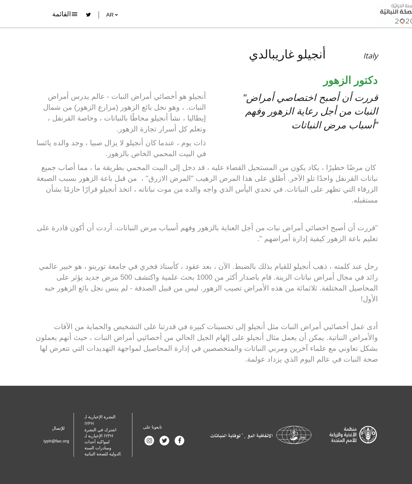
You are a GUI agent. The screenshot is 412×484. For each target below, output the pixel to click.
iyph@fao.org (56, 440)
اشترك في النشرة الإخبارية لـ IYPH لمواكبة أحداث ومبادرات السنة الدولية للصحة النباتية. (103, 442)
